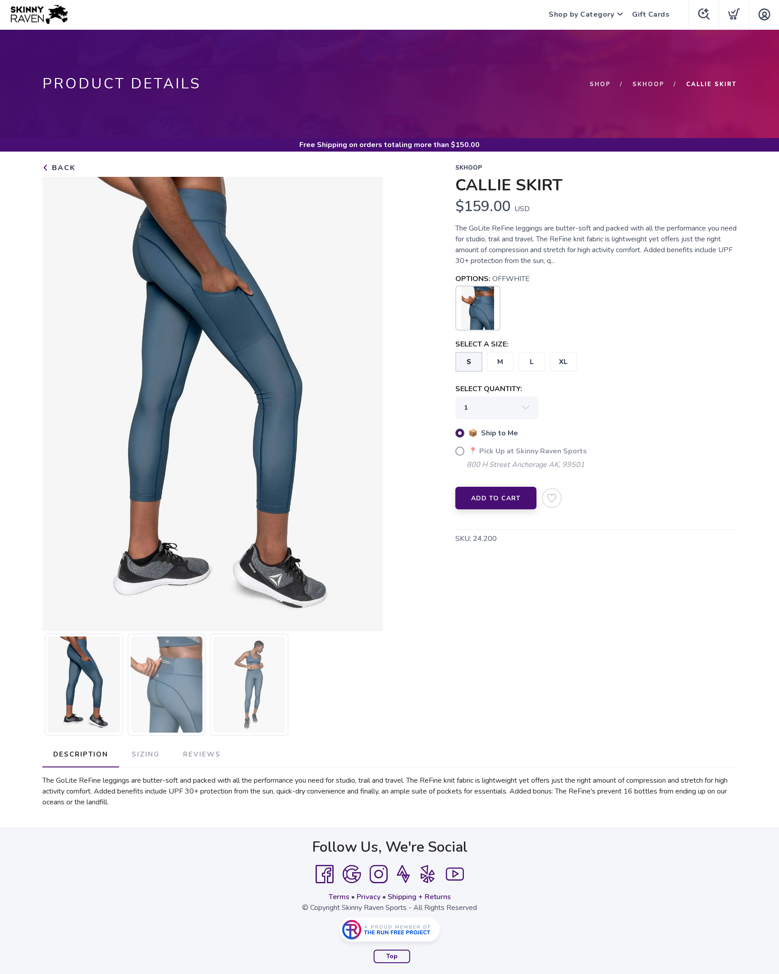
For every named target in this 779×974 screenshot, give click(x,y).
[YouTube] (454, 874)
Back (62, 168)
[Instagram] (378, 874)
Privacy (368, 897)
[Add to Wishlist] (552, 498)
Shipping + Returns (419, 897)
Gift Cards (650, 14)
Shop (600, 84)
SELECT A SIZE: (482, 344)
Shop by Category (581, 14)
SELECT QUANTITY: (488, 389)
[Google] (351, 874)
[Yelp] (427, 874)
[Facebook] (324, 874)
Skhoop (648, 84)
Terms (339, 897)
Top (392, 956)
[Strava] (403, 874)
